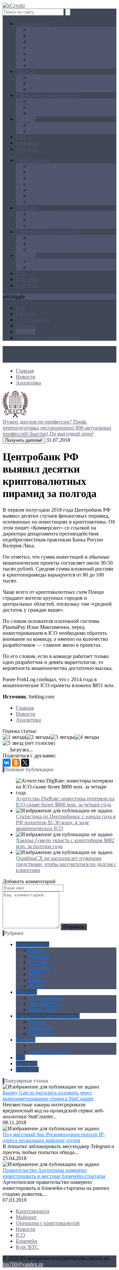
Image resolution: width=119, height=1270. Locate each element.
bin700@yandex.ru (23, 1264)
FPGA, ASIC (43, 89)
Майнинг (26, 71)
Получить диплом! (23, 440)
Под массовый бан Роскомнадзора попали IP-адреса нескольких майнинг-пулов (54, 1137)
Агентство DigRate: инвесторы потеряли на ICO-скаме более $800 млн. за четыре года (65, 801)
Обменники (42, 113)
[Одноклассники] (16, 763)
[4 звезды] (87, 737)
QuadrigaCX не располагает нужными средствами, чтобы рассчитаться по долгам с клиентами (66, 864)
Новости (25, 119)
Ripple (36, 65)
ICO (20, 137)
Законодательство (49, 131)
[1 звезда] (14, 737)
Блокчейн (26, 143)
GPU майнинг (45, 83)
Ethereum (39, 35)
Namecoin (40, 47)
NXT (34, 53)
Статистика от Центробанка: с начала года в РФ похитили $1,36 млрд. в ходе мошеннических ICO (66, 822)
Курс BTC (27, 149)
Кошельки (40, 107)
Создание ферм (46, 77)
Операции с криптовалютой (48, 95)
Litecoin (37, 41)
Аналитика (41, 125)
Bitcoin (36, 29)
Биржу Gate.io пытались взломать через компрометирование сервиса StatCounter (48, 1095)
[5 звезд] (13, 743)
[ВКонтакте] (7, 763)
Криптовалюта (32, 23)
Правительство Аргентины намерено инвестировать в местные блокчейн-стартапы (54, 1173)
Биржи (36, 101)
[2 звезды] (38, 737)
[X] (25, 763)
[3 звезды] (62, 737)
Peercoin (38, 59)
